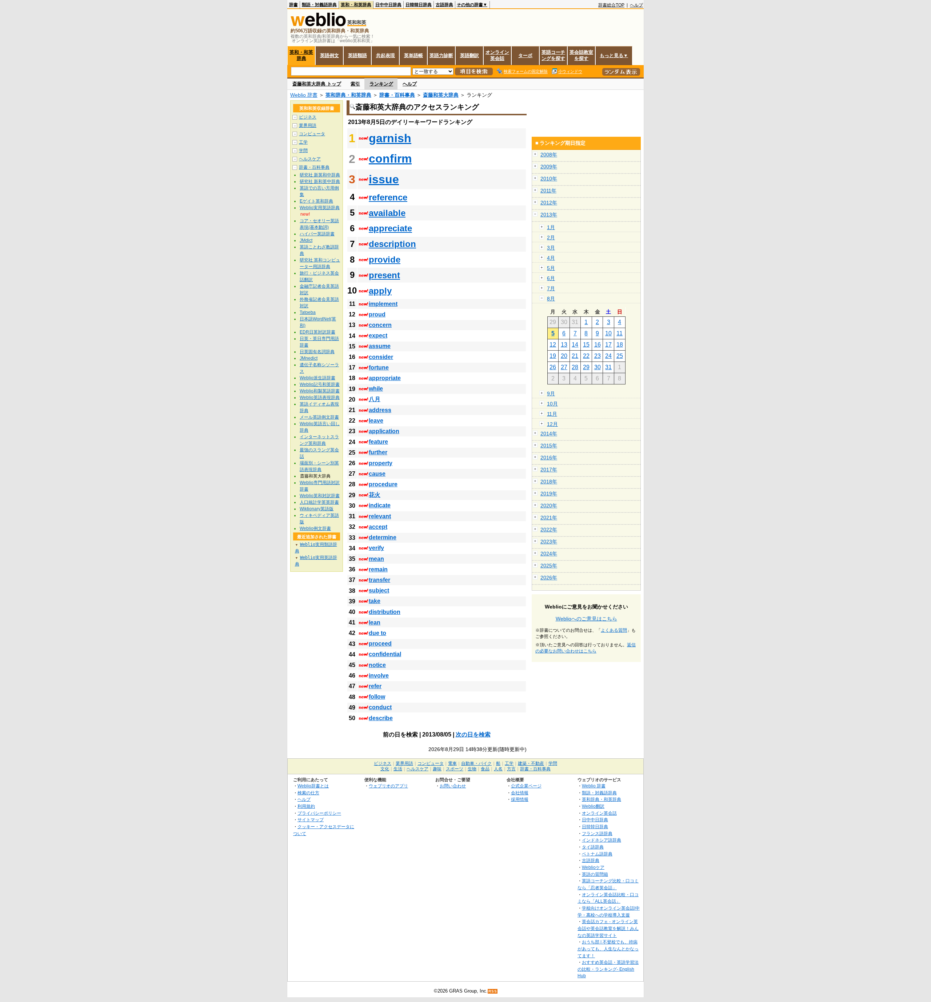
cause (377, 474)
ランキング (381, 84)
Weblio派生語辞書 (317, 377)
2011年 (548, 190)
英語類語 (357, 55)
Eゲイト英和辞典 (316, 201)
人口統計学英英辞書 (319, 502)
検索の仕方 (308, 792)
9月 (551, 393)
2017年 (548, 469)
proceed (380, 643)
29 (586, 367)
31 (608, 367)
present (384, 275)
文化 (384, 769)
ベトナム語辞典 (597, 853)
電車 (452, 763)
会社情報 (519, 792)
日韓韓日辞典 (418, 5)
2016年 (548, 457)
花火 (374, 495)
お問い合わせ (453, 785)
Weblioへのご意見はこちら (586, 619)
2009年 (548, 166)
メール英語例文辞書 (319, 417)
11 (619, 333)
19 (553, 356)
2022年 (548, 529)
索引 (355, 84)
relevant (380, 516)
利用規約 (306, 806)
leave (376, 421)
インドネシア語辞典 (601, 840)
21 (575, 356)
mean (376, 559)
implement (383, 304)
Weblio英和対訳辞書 (320, 495)
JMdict (306, 240)
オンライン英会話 (497, 55)
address (380, 410)
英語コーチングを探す (553, 55)
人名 (498, 769)
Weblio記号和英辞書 (320, 384)
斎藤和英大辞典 (441, 95)
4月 (551, 258)
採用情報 (519, 799)
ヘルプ (636, 5)
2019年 (548, 493)
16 (597, 345)
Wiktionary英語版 (316, 508)
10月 (552, 404)
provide (384, 259)
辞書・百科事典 (397, 95)
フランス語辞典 (597, 833)
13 (564, 345)
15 (586, 345)
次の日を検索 (473, 734)
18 (619, 345)
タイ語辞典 (593, 847)
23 (597, 356)
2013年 (548, 214)
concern (380, 325)
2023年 (548, 541)
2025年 (548, 565)
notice (377, 665)
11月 (552, 414)
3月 (551, 248)
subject (379, 590)
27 (564, 367)
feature (378, 442)
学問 (303, 150)
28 (575, 367)
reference (388, 197)
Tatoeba (308, 312)
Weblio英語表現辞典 (320, 397)
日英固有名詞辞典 (317, 351)
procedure (383, 484)
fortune (379, 367)
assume (380, 346)
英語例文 (329, 55)
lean (374, 622)
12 (553, 345)
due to (377, 633)
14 (575, 345)
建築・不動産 (531, 763)
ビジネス (307, 117)
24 (608, 356)
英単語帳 (413, 55)
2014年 (548, 433)
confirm (390, 158)
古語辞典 (444, 5)
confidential (385, 654)
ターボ (525, 55)
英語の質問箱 (595, 874)
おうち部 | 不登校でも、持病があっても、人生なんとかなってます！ (608, 948)
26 (553, 367)
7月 (551, 288)
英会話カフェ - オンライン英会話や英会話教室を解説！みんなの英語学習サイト (608, 928)
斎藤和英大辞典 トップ (316, 84)
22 (586, 356)
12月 (552, 424)
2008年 (548, 154)
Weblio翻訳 (593, 806)
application (384, 431)
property (380, 463)
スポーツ (454, 769)
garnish (390, 138)
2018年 (548, 481)
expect (378, 335)
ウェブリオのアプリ (388, 785)
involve (379, 675)
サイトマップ (310, 819)
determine (382, 537)
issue (384, 179)
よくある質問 (614, 630)
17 (608, 345)
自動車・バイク (476, 763)
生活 (397, 769)
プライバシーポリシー (319, 813)
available (387, 213)
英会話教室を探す (581, 55)
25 (619, 356)
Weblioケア (593, 867)
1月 (551, 227)
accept (378, 527)
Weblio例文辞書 (315, 528)
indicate (380, 505)
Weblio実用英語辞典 (320, 207)
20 (564, 356)
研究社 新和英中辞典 (320, 181)
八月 (374, 399)
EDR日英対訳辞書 (317, 332)
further (378, 452)
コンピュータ (312, 133)
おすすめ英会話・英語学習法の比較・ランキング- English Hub (608, 969)
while (376, 389)
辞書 (293, 5)
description (392, 244)
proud (377, 314)
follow (377, 697)
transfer (379, 580)
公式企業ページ (526, 785)
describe (381, 718)
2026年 (548, 577)
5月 (551, 268)
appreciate (390, 228)
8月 (551, 299)
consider (381, 357)
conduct (380, 707)
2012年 (548, 202)
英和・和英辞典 (356, 5)
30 (597, 367)
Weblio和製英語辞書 (320, 391)
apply (380, 291)
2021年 (548, 517)
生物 (472, 769)
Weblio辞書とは (313, 785)
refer (375, 686)
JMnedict (308, 358)
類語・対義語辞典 (319, 5)
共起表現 (385, 55)
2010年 (548, 178)
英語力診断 (441, 55)
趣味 (437, 769)
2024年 (548, 553)
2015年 (548, 445)
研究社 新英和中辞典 (320, 174)
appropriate (385, 378)
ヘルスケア (310, 158)
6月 (551, 278)
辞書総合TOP (611, 5)
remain (378, 569)
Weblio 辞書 (303, 95)
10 (608, 333)
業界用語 (307, 125)
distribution (384, 612)
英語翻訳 (469, 55)
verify (376, 548)
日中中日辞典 (388, 5)
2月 (551, 237)
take (374, 601)
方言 (511, 769)
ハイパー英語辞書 (317, 233)
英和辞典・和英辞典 (348, 95)
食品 (485, 769)
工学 (303, 142)
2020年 (548, 505)
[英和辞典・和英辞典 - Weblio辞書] (318, 24)
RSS (492, 991)
